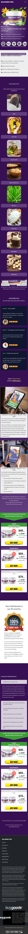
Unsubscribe (5, 862)
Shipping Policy (5, 856)
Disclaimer (4, 848)
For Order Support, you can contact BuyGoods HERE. (14, 820)
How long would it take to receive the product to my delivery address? (14, 703)
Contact (4, 842)
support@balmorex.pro (14, 826)
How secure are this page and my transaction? (13, 722)
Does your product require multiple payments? (13, 718)
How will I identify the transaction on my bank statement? (13, 709)
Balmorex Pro (14, 927)
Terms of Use (5, 845)
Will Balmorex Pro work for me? (10, 681)
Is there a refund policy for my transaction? (12, 714)
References (4, 850)
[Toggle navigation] (25, 2)
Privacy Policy (5, 853)
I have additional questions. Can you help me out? (13, 727)
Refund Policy (5, 859)
